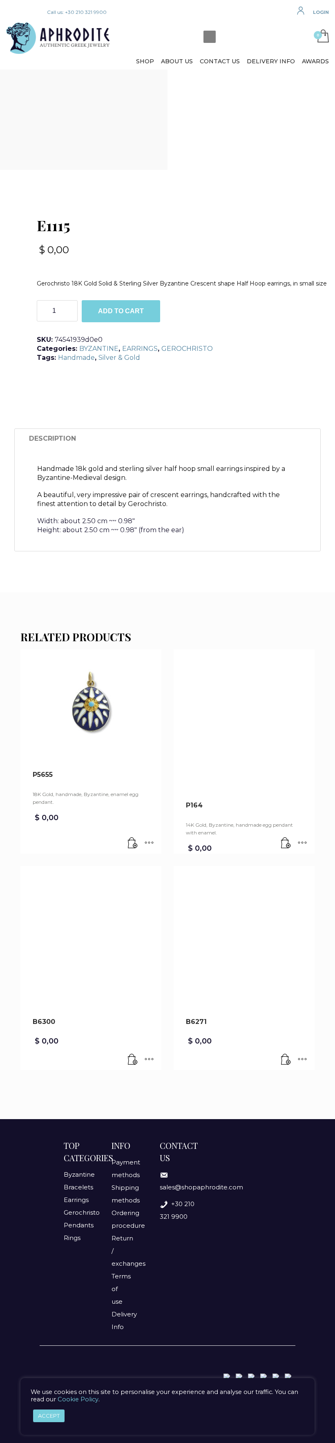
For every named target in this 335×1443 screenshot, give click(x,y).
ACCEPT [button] (49, 1415)
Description (52, 438)
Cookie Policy (78, 1399)
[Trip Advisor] (37, 12)
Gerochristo (82, 1212)
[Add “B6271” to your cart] (286, 1060)
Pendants (79, 1225)
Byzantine (79, 1174)
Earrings (76, 1200)
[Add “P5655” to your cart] (133, 843)
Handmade (76, 357)
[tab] (52, 438)
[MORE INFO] (149, 843)
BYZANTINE (98, 348)
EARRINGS (140, 348)
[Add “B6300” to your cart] (133, 1060)
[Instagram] (24, 12)
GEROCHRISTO (187, 348)
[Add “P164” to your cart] (286, 843)
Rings (72, 1238)
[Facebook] (12, 12)
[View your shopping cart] (321, 37)
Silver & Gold (119, 357)
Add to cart (121, 311)
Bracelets (78, 1187)
